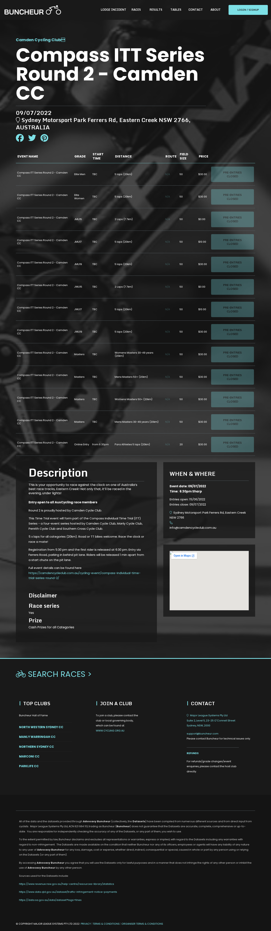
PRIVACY (86, 923)
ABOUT (215, 9)
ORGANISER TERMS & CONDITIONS (142, 923)
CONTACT (195, 9)
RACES (136, 9)
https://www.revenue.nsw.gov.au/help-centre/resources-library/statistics (66, 884)
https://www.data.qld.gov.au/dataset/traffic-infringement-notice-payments (68, 892)
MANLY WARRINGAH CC (37, 737)
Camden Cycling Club (38, 40)
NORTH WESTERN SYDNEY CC (41, 727)
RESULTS (156, 9)
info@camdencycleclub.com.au (193, 528)
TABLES (175, 9)
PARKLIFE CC (29, 766)
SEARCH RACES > (54, 674)
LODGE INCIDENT (113, 9)
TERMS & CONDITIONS (106, 923)
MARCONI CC (29, 756)
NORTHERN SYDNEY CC (36, 747)
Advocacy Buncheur (97, 821)
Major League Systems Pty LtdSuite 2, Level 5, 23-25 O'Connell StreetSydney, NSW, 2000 (211, 720)
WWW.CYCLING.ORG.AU (110, 730)
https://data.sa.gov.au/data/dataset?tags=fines (50, 900)
